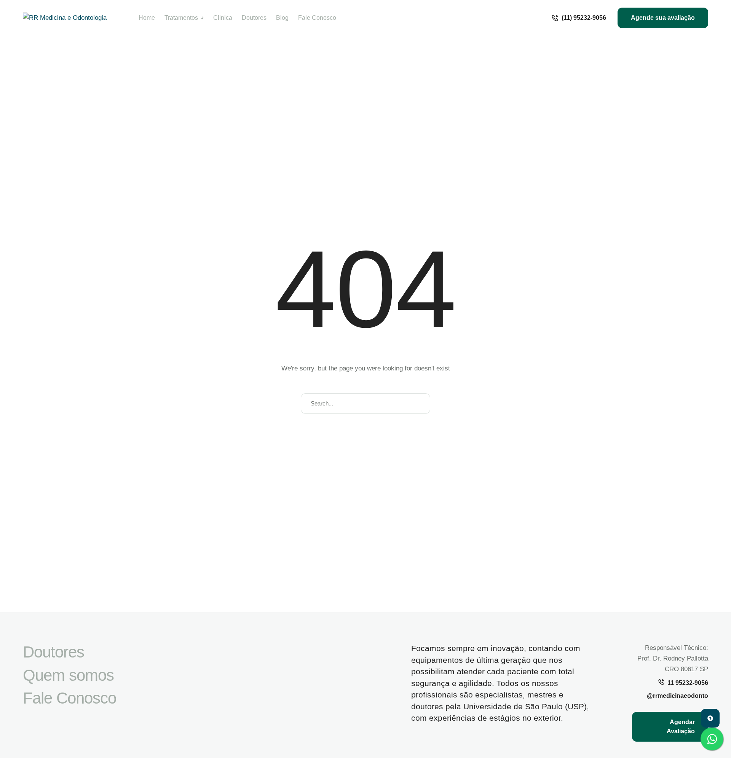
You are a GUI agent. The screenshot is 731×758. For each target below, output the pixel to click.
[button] (578, 17)
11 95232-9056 (687, 683)
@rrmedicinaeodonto (677, 696)
